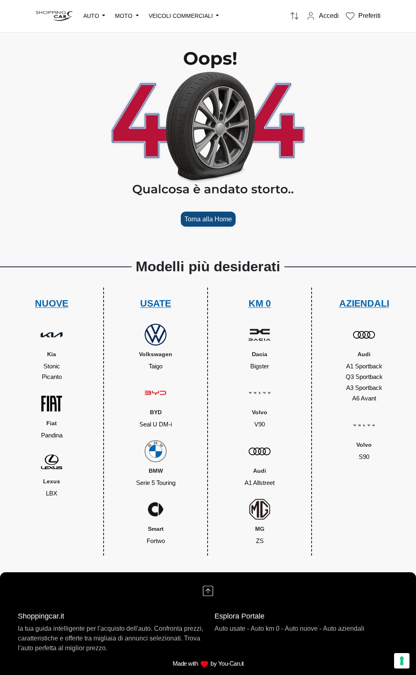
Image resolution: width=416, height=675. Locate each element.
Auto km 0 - (267, 628)
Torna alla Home (208, 219)
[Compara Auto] (294, 16)
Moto (124, 16)
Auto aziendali (343, 628)
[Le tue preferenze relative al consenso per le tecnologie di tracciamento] (402, 661)
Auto (92, 16)
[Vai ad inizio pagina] (208, 590)
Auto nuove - (303, 628)
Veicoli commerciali (181, 16)
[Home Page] (54, 15)
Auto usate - (231, 628)
